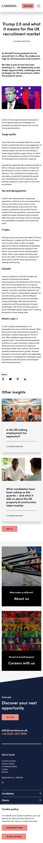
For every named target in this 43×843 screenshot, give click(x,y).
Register (28, 6)
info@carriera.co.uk (14, 730)
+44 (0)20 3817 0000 (14, 733)
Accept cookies (14, 836)
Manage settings (14, 827)
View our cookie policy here (26, 821)
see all (9, 528)
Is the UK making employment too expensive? (16, 433)
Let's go (10, 717)
